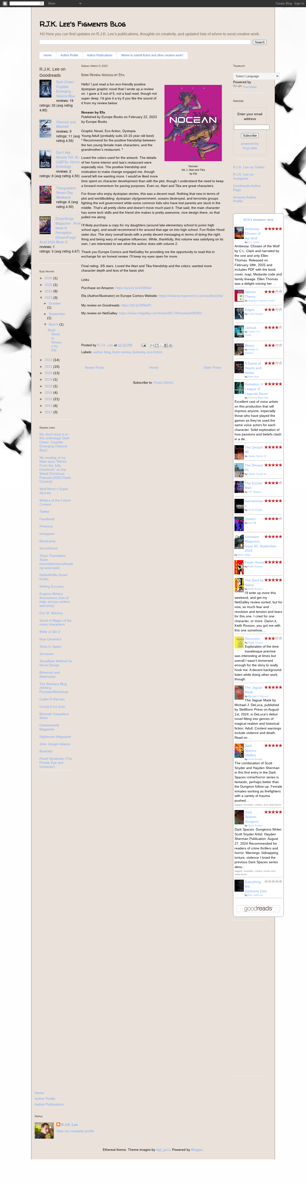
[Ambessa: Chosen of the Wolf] (240, 238)
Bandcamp (47, 541)
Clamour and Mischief (66, 124)
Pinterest (46, 526)
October (55, 303)
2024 (49, 291)
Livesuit (250, 328)
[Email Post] (143, 345)
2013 (49, 406)
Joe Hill (252, 523)
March (54, 324)
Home (48, 55)
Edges (249, 310)
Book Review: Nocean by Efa (103, 74)
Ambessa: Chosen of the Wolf (252, 233)
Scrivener (46, 654)
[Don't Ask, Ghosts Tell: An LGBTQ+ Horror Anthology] (47, 159)
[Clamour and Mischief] (47, 129)
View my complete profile (75, 1131)
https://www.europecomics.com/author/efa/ (191, 296)
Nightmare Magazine (55, 737)
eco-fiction (154, 352)
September (57, 314)
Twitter (44, 511)
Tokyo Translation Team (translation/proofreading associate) (56, 561)
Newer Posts (94, 367)
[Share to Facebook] (166, 345)
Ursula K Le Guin (52, 706)
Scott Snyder (255, 509)
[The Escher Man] (240, 492)
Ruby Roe (253, 376)
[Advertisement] (250, 1000)
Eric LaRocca (255, 895)
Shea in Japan (50, 646)
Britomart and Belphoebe (49, 674)
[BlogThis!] (156, 345)
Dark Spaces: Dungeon (252, 816)
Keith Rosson (255, 566)
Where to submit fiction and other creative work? (152, 55)
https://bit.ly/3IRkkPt (136, 305)
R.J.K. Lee (69, 1124)
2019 (49, 379)
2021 (49, 366)
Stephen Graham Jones (261, 300)
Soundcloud (48, 548)
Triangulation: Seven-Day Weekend (66, 193)
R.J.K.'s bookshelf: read (258, 220)
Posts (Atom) (163, 382)
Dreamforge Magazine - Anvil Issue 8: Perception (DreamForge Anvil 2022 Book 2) (60, 230)
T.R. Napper (254, 492)
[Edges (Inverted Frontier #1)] (240, 318)
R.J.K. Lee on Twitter (249, 167)
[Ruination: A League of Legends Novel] (240, 393)
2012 (49, 412)
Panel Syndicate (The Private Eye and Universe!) (55, 763)
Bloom (249, 345)
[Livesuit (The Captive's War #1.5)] (240, 336)
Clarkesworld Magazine (49, 727)
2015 (49, 399)
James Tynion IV (257, 456)
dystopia (138, 352)
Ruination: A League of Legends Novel (256, 388)
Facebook (47, 519)
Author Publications (99, 55)
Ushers (250, 519)
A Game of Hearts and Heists (253, 368)
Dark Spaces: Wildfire (251, 750)
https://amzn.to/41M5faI (133, 288)
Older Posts (212, 367)
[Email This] (152, 345)
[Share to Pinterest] (170, 345)
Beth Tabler (244, 554)
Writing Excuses (51, 586)
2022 (49, 360)
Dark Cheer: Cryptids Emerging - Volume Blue (65, 88)
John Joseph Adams (54, 744)
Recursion (252, 639)
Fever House (254, 562)
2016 (49, 392)
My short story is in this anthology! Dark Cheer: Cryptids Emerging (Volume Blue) (54, 442)
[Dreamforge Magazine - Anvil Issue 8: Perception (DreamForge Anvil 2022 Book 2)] (47, 225)
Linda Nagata (255, 313)
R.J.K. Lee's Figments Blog (82, 24)
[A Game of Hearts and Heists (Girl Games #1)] (240, 372)
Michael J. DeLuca (258, 696)
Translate (250, 87)
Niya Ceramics (50, 639)
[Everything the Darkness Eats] (240, 890)
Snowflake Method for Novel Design (55, 663)
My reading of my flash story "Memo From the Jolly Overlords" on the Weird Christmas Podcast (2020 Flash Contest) (55, 470)
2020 (49, 373)
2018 (49, 386)
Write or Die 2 (49, 632)
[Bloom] (240, 354)
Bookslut (45, 751)
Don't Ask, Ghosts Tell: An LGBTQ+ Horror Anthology (68, 159)
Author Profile (69, 55)
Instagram (47, 534)
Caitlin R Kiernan (52, 699)
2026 (49, 278)
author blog (101, 352)
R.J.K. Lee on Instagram (243, 176)
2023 (49, 298)
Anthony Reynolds (258, 397)
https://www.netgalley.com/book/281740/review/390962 (160, 313)
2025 (49, 285)
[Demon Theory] (240, 300)
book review (121, 352)
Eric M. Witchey (51, 613)
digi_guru (163, 1150)
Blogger (196, 1150)
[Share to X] (161, 345)
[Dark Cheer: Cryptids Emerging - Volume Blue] (47, 89)
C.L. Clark (253, 242)
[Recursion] (240, 647)
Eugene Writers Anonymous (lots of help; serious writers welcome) (54, 600)
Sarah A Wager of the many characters (55, 622)
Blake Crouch (255, 642)
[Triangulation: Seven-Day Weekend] (47, 195)
